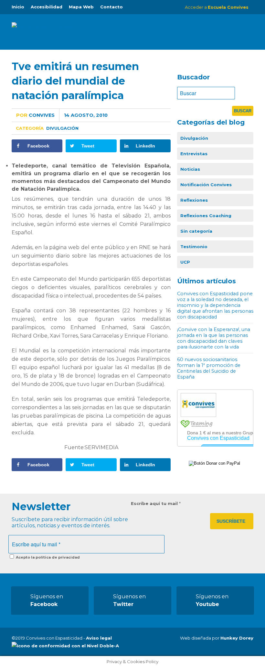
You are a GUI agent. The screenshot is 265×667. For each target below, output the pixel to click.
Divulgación (62, 128)
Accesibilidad (46, 6)
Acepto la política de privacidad (47, 557)
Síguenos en (46, 600)
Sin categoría (196, 231)
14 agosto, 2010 (86, 115)
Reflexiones (194, 200)
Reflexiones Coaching (205, 215)
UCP (185, 262)
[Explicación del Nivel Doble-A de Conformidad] (65, 645)
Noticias (190, 169)
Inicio (18, 6)
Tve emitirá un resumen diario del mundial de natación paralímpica (75, 81)
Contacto (111, 6)
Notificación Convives (206, 184)
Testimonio (193, 246)
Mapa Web (81, 6)
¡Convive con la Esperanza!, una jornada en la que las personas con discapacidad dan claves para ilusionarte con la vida (213, 338)
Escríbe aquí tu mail (156, 503)
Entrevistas (193, 153)
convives (35, 115)
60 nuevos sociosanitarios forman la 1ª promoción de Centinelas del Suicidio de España (208, 368)
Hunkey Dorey (236, 638)
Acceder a (217, 7)
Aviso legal (99, 638)
